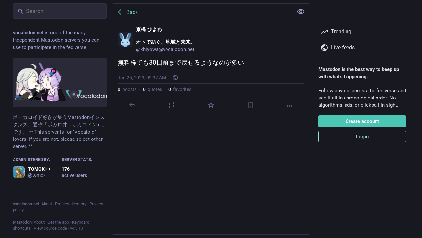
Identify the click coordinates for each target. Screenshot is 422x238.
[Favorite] (211, 105)
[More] (290, 106)
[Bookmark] (251, 105)
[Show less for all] (301, 12)
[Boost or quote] (171, 105)
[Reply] (132, 105)
